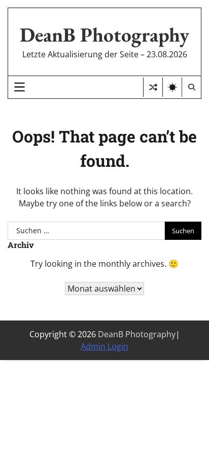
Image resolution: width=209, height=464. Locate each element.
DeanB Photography (104, 34)
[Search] (191, 87)
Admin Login (104, 346)
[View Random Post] (153, 87)
